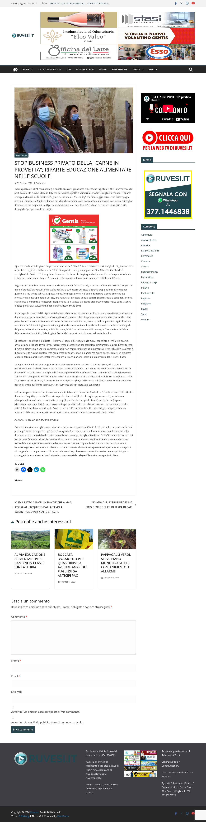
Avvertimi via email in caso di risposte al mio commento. (45, 712)
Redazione (41, 183)
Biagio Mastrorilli (150, 250)
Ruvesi (144, 308)
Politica (145, 287)
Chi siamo (27, 69)
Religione (146, 303)
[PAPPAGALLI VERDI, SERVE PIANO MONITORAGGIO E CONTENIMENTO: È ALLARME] (117, 531)
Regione (145, 298)
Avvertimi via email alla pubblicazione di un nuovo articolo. (47, 722)
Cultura (145, 266)
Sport (144, 314)
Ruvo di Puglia (85, 69)
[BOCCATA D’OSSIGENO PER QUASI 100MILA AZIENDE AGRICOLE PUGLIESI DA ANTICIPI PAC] (74, 531)
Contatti (138, 69)
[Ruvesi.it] (15, 69)
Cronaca (145, 261)
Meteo (103, 69)
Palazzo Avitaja (149, 282)
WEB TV (153, 69)
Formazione (147, 277)
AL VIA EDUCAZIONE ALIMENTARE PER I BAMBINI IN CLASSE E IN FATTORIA (29, 560)
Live (68, 69)
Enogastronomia (150, 271)
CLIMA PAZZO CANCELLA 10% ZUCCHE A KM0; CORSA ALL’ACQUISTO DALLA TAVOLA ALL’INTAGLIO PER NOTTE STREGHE (43, 507)
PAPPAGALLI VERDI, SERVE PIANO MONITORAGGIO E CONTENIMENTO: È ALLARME (116, 562)
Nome (16, 660)
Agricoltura (21, 155)
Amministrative (149, 240)
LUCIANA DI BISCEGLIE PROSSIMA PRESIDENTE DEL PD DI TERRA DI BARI (109, 505)
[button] (59, 69)
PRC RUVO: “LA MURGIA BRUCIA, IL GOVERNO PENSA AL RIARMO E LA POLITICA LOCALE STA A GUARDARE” (79, 5)
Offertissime (119, 69)
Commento (19, 617)
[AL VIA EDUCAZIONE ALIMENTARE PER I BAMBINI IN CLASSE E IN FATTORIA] (30, 531)
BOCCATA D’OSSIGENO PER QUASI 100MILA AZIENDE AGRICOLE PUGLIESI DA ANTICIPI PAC (73, 565)
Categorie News (48, 69)
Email (15, 676)
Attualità (145, 245)
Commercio (147, 255)
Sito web (16, 692)
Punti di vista (147, 293)
